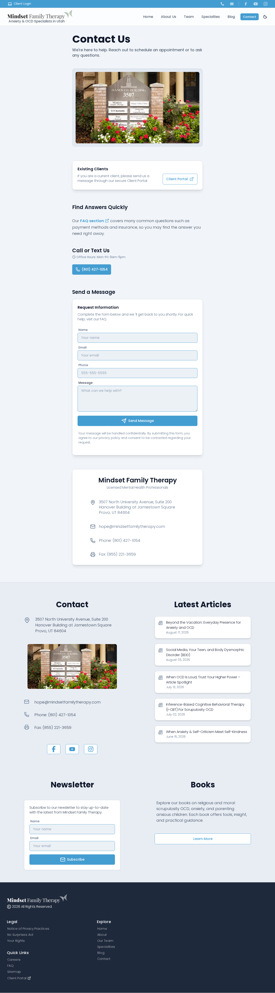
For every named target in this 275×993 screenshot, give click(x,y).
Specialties (211, 16)
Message (85, 383)
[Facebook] (245, 3)
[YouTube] (256, 4)
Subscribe (75, 859)
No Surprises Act (20, 935)
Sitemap (14, 972)
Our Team (105, 941)
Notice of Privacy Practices (28, 928)
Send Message (141, 420)
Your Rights (16, 941)
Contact (249, 17)
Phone (83, 365)
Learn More (202, 838)
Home (148, 16)
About (102, 935)
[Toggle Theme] (265, 17)
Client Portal (177, 179)
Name (83, 330)
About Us (168, 16)
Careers (13, 959)
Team (189, 16)
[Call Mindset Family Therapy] (222, 3)
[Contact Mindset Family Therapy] (231, 3)
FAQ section (92, 220)
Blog (231, 16)
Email (82, 347)
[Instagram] (265, 3)
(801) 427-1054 (95, 269)
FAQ (10, 966)
